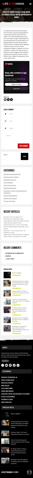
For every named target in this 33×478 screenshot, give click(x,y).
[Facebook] (5, 99)
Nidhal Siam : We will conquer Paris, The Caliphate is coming (15, 232)
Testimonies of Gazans (10, 198)
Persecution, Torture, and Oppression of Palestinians (15, 192)
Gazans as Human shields (11, 177)
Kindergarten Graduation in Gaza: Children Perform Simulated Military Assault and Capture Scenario (20, 329)
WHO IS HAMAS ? (11, 259)
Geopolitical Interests (10, 180)
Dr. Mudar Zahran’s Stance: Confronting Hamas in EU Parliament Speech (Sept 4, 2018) (19, 310)
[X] (8, 99)
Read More (5, 361)
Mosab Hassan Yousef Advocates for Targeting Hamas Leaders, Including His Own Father (16, 235)
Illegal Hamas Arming (10, 185)
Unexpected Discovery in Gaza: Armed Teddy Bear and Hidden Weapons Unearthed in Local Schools (16, 227)
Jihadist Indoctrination (10, 188)
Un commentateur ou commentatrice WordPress (14, 254)
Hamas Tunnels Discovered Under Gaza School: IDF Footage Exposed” (20, 301)
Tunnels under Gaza (9, 201)
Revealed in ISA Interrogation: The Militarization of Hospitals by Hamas (13, 218)
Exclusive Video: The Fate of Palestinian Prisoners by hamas (20, 292)
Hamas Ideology (8, 183)
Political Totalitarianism (10, 196)
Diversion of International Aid (12, 174)
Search (5, 155)
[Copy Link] (11, 99)
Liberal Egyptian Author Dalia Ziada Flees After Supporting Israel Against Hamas (16, 222)
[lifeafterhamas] (13, 4)
